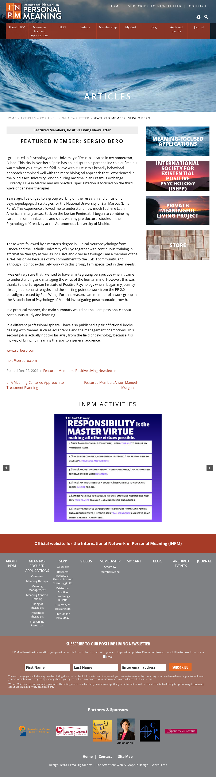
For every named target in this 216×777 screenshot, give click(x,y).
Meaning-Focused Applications (40, 31)
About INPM (16, 27)
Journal (199, 27)
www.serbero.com (21, 350)
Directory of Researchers (62, 607)
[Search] (206, 16)
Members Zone (110, 572)
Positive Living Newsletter (64, 118)
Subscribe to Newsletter (155, 6)
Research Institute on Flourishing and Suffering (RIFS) (63, 577)
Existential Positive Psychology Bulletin (63, 594)
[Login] (198, 16)
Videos (85, 27)
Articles (28, 118)
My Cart (130, 27)
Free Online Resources (37, 623)
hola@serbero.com (22, 360)
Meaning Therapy (37, 581)
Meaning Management (37, 588)
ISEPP (62, 27)
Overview (37, 576)
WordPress (159, 765)
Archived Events (176, 29)
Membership (108, 27)
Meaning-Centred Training (37, 597)
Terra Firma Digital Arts (75, 765)
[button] (6, 468)
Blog (154, 27)
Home (115, 6)
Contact (198, 6)
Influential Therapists (37, 614)
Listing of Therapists (37, 606)
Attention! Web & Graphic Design (125, 765)
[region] (108, 468)
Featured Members (58, 370)
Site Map (125, 756)
